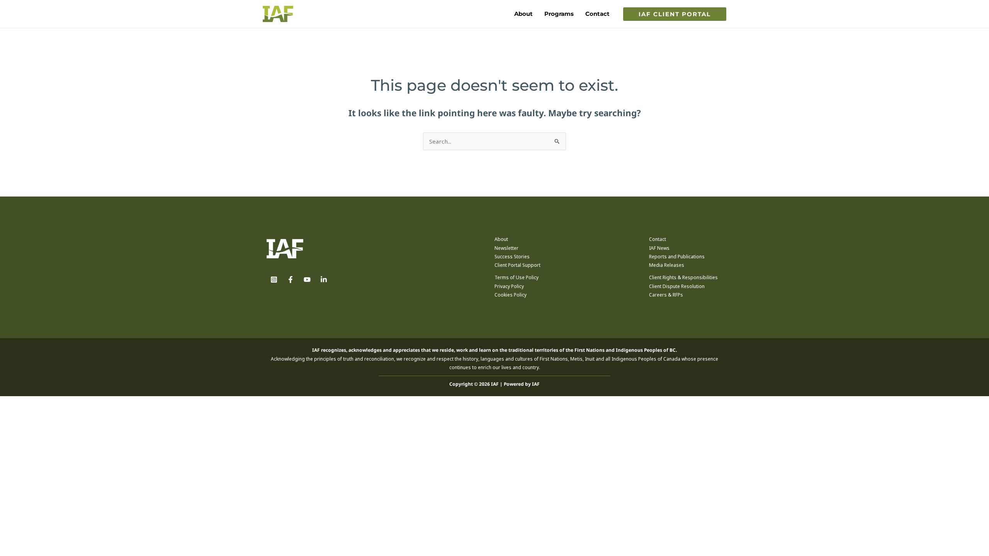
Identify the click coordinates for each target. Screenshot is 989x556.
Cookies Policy (510, 295)
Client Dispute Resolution (677, 286)
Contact (597, 13)
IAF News (659, 248)
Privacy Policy (509, 286)
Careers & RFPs (666, 295)
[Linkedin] (323, 279)
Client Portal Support (517, 265)
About (523, 13)
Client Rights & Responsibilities (683, 277)
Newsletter (506, 248)
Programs (559, 13)
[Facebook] (290, 279)
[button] (674, 14)
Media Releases (666, 265)
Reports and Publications (677, 256)
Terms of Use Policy (516, 277)
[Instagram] (273, 279)
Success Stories (512, 256)
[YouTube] (307, 279)
